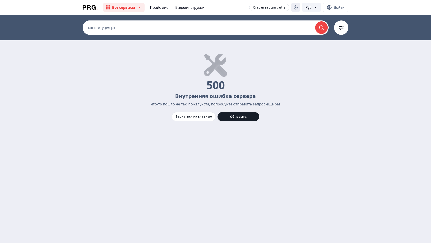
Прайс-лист (160, 7)
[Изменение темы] (295, 7)
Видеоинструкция (191, 7)
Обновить (238, 116)
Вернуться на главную (194, 116)
